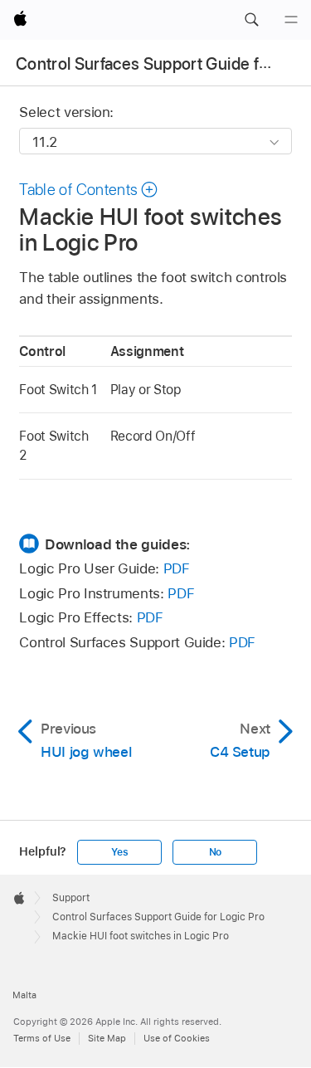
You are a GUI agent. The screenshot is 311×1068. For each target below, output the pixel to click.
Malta (24, 995)
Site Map (107, 1038)
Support (71, 898)
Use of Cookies (176, 1038)
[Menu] (291, 20)
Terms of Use (41, 1038)
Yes (119, 852)
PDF (176, 568)
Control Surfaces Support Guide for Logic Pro (158, 917)
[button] (251, 20)
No (215, 852)
